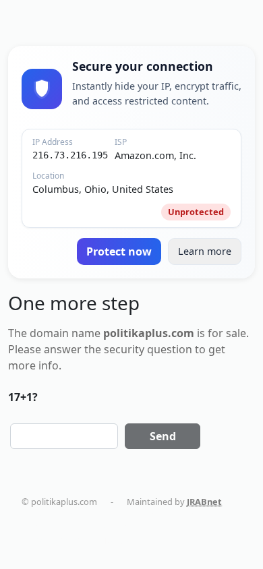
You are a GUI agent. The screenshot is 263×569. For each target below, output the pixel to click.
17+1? (23, 397)
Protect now (119, 251)
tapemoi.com (61, 528)
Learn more (204, 251)
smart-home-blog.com (149, 528)
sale (236, 333)
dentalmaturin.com (74, 514)
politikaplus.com (161, 514)
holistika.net (235, 514)
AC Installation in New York (88, 541)
